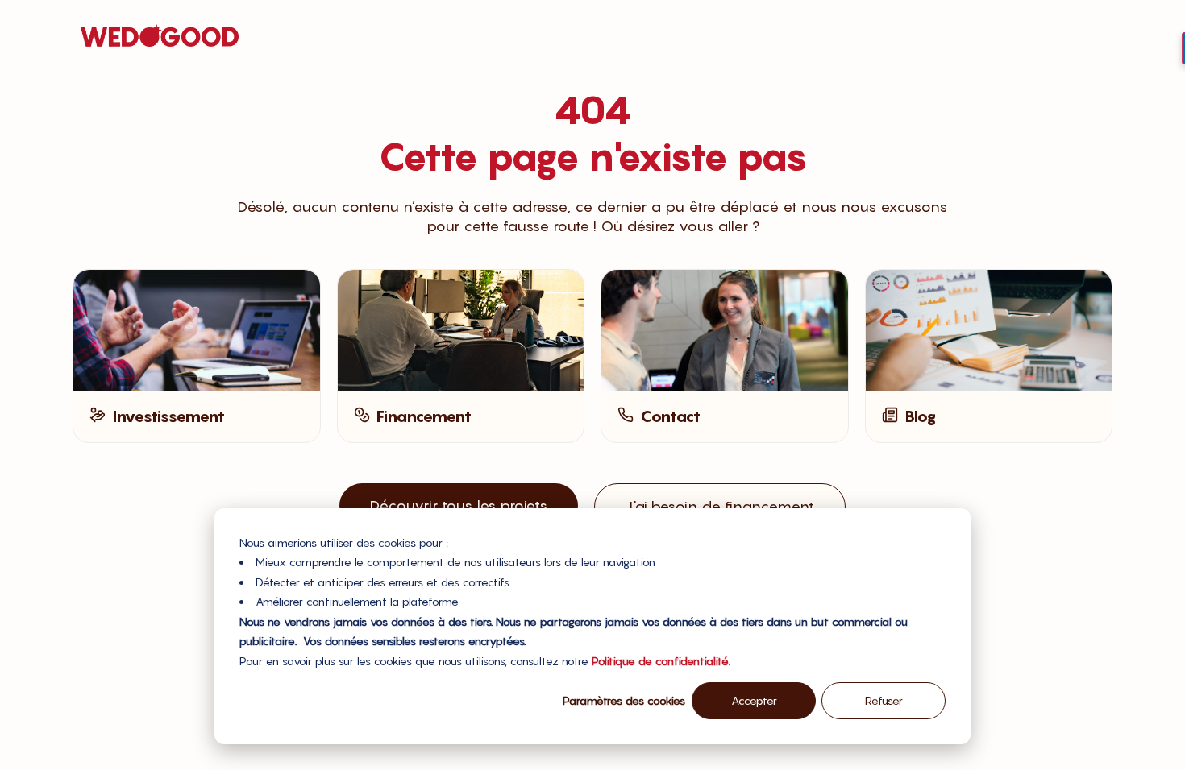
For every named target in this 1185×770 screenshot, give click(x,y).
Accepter (754, 700)
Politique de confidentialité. (661, 661)
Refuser (884, 700)
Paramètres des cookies (624, 700)
